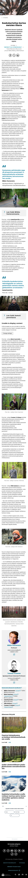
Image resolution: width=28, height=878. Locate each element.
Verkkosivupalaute (14, 871)
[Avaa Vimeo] (15, 854)
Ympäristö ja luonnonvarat (13, 47)
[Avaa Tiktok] (12, 854)
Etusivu (5, 17)
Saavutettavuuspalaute (9, 862)
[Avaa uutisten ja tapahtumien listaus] (19, 875)
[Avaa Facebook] (4, 850)
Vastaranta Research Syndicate (11, 688)
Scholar (18, 690)
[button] (14, 213)
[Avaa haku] (15, 875)
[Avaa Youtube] (11, 850)
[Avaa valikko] (26, 875)
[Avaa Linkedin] (15, 850)
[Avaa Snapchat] (19, 850)
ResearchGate (8, 707)
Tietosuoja (22, 862)
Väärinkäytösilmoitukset (14, 866)
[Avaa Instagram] (8, 850)
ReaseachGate (8, 696)
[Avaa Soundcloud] (23, 850)
